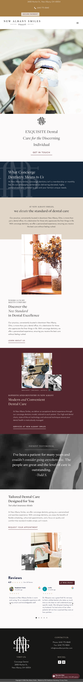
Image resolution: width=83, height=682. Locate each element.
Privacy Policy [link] (63, 680)
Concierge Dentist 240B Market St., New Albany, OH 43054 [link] (21, 665)
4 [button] (44, 109)
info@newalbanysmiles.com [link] (61, 648)
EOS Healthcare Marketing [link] (51, 680)
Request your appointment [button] (23, 527)
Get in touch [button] (41, 153)
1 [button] (36, 109)
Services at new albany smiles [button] (29, 427)
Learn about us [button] (16, 341)
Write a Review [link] (68, 583)
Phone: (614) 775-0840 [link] (62, 642)
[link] (41, 8)
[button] (77, 22)
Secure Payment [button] (30, 14)
